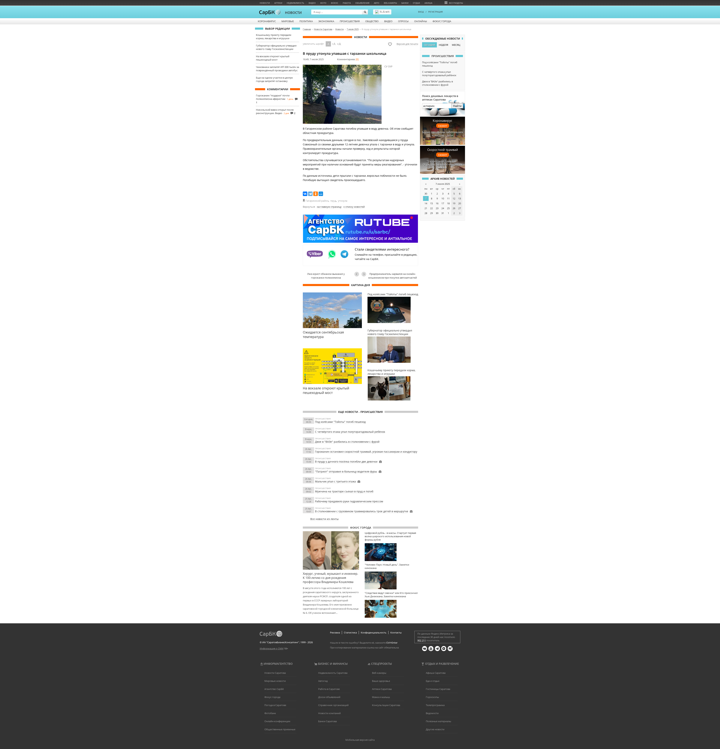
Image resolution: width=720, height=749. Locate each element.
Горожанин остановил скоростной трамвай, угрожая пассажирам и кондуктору (366, 451)
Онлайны (420, 21)
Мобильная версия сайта (360, 739)
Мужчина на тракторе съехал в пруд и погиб (344, 491)
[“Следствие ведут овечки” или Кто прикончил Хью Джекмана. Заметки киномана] (391, 609)
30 (425, 193)
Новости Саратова (275, 673)
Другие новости (435, 729)
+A (333, 44)
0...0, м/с (384, 11)
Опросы (403, 21)
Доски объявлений (329, 697)
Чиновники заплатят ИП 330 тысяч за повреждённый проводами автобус (277, 68)
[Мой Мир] (321, 194)
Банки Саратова (327, 721)
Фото (323, 3)
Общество (372, 21)
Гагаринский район (317, 200)
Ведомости (432, 713)
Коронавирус (267, 21)
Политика (306, 21)
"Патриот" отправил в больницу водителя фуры (346, 471)
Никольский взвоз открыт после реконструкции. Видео (275, 111)
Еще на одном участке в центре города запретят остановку (274, 79)
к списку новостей (354, 206)
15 (431, 203)
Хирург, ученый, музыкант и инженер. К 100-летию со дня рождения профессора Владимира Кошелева (330, 578)
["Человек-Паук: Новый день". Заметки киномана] (391, 580)
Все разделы (456, 3)
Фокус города (442, 21)
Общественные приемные (279, 729)
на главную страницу (329, 206)
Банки (404, 3)
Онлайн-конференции (277, 721)
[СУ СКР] (342, 94)
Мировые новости (275, 681)
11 (448, 198)
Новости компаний (329, 713)
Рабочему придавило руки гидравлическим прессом (349, 501)
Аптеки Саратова (382, 689)
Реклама (335, 632)
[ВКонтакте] (305, 194)
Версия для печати (407, 44)
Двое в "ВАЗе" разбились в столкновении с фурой (347, 441)
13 (459, 198)
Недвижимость (295, 3)
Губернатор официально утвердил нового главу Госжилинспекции (276, 47)
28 (425, 213)
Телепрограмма (435, 705)
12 (454, 198)
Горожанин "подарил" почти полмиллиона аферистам (273, 97)
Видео (312, 3)
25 (448, 208)
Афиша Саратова (436, 673)
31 (442, 213)
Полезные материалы (438, 721)
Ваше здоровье (381, 681)
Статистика (350, 632)
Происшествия (350, 21)
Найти (457, 106)
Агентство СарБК (274, 689)
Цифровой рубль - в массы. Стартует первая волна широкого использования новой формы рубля (390, 536)
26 (454, 208)
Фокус (334, 3)
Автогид (323, 681)
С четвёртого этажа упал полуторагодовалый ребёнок (350, 431)
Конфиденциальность (373, 632)
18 (448, 203)
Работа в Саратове (329, 689)
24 (442, 208)
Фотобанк (270, 713)
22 (431, 208)
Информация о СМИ (272, 648)
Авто (376, 3)
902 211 (421, 640)
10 (442, 198)
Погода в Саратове (275, 705)
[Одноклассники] (315, 194)
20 (459, 203)
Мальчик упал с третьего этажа (335, 481)
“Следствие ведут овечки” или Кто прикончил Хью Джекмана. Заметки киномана (391, 594)
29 (431, 213)
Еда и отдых (433, 681)
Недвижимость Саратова (332, 673)
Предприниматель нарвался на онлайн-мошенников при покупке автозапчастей (392, 275)
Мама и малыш (381, 697)
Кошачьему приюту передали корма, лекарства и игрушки (273, 36)
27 (459, 208)
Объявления (362, 3)
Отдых (416, 3)
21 (425, 208)
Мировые (287, 21)
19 (454, 203)
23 (437, 208)
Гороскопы (432, 697)
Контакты (396, 632)
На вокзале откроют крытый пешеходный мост (272, 58)
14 (425, 203)
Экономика (326, 21)
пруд (333, 200)
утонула (342, 200)
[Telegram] (310, 194)
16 (437, 203)
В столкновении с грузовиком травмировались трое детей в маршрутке (361, 511)
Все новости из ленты (324, 519)
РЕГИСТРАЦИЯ (435, 11)
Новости (265, 3)
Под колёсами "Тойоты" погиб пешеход (340, 422)
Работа (347, 3)
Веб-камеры (390, 3)
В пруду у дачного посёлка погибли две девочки (346, 461)
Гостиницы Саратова (438, 689)
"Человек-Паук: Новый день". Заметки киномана (387, 566)
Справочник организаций (333, 705)
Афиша (428, 3)
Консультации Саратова (386, 705)
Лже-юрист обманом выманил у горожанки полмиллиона (326, 275)
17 (442, 203)
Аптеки (278, 3)
